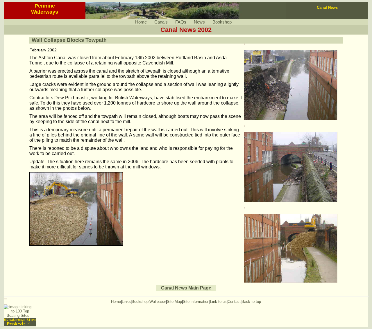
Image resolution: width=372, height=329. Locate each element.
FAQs (180, 22)
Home (141, 22)
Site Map (174, 301)
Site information (196, 301)
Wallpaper (157, 301)
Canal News (327, 7)
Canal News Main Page (186, 287)
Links (126, 301)
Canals (161, 22)
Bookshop (222, 22)
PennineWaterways (44, 9)
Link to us (218, 301)
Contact (234, 301)
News (199, 22)
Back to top (251, 301)
